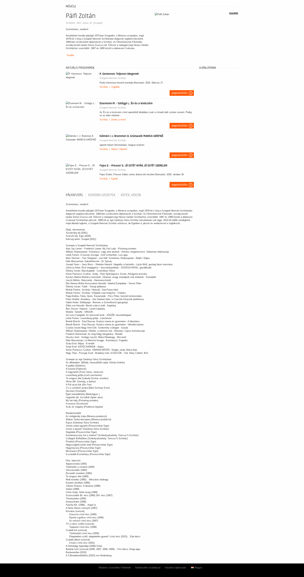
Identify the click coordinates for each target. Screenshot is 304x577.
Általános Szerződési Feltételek (115, 567)
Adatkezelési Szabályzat (147, 567)
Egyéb (114, 178)
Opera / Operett (119, 149)
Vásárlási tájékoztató (175, 567)
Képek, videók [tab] (131, 195)
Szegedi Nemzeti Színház (113, 78)
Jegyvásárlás (180, 93)
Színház (104, 87)
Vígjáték (115, 87)
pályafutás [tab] (74, 195)
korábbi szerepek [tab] (101, 195)
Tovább (70, 55)
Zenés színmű (118, 119)
